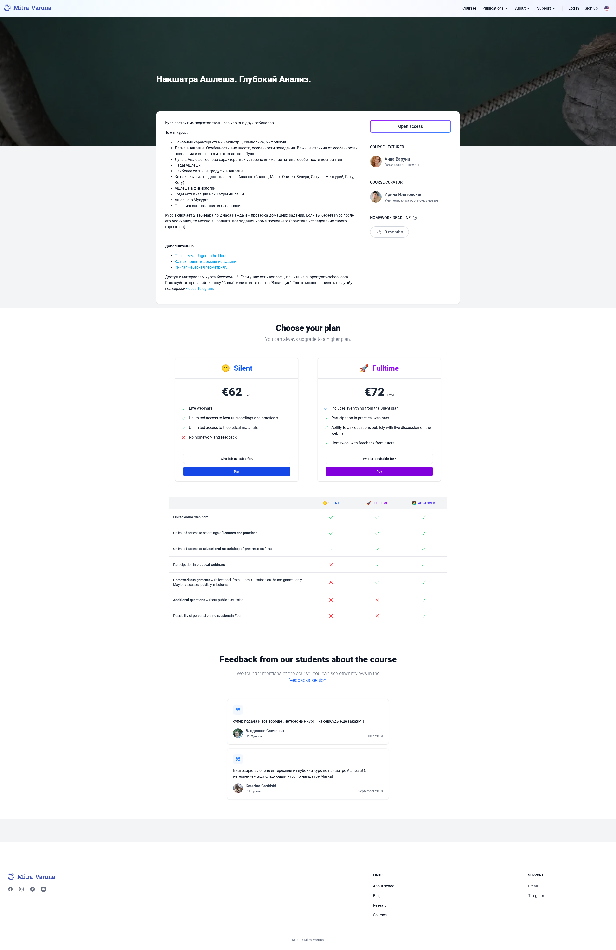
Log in (573, 8)
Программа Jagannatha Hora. (201, 255)
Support (544, 8)
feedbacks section (307, 680)
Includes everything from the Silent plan (364, 408)
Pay (237, 471)
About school (384, 886)
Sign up (591, 8)
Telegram (536, 895)
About (520, 8)
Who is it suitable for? (236, 459)
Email (533, 886)
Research (381, 905)
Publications (493, 8)
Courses (469, 8)
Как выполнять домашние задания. (207, 261)
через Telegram (199, 288)
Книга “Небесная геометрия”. (201, 267)
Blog (377, 895)
